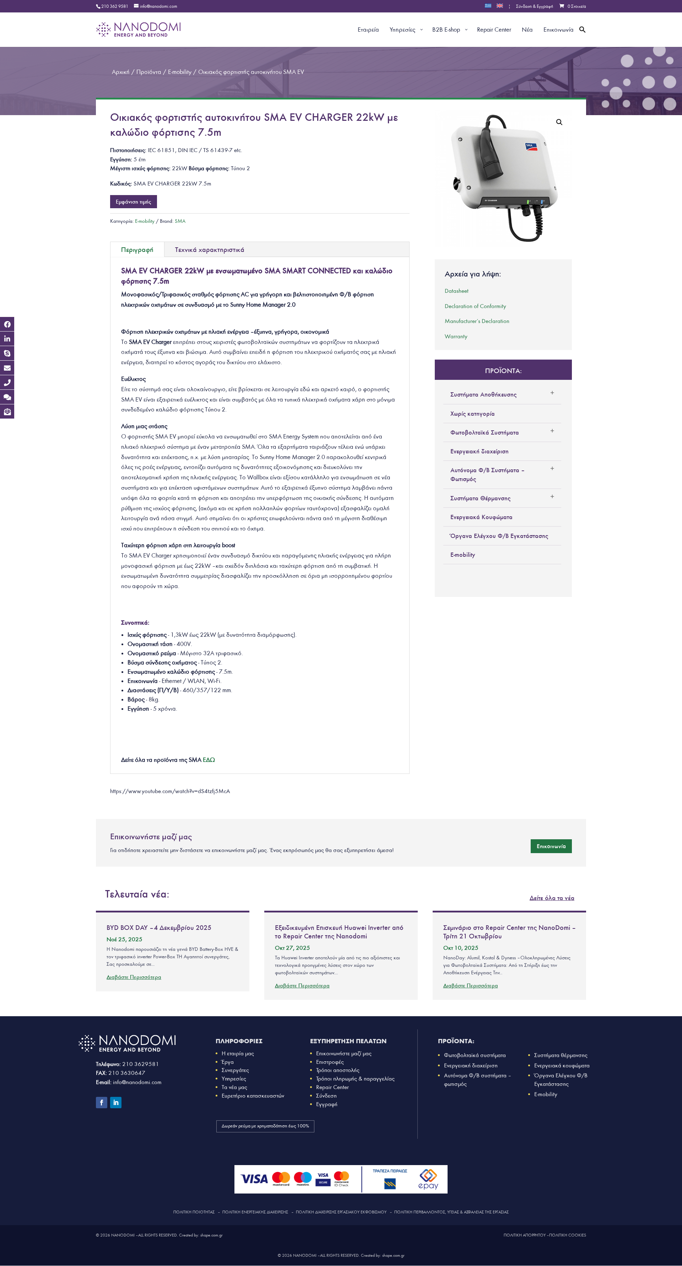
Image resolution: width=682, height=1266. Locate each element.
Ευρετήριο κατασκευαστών (253, 1095)
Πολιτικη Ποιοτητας (194, 1212)
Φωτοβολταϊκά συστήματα (475, 1055)
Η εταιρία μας (238, 1053)
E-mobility (145, 221)
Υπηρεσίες (234, 1078)
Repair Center (332, 1087)
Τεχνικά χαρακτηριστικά (209, 249)
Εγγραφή (326, 1104)
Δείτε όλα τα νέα (552, 898)
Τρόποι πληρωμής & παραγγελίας (355, 1078)
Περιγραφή (137, 249)
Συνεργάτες (235, 1070)
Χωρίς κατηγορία (472, 413)
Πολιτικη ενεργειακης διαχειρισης (255, 1212)
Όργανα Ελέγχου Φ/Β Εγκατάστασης (499, 536)
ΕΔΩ (209, 760)
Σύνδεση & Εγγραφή (534, 6)
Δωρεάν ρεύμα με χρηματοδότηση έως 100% (265, 1126)
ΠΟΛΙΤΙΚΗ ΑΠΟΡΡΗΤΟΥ (525, 1235)
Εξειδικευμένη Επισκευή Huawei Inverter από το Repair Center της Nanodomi (339, 931)
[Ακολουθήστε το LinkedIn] (115, 1102)
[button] (582, 38)
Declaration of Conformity (475, 306)
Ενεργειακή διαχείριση (479, 451)
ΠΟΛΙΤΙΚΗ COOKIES (567, 1235)
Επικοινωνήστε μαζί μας (344, 1053)
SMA (180, 221)
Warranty (456, 336)
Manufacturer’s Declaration (477, 321)
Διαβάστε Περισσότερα (134, 977)
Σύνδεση (326, 1095)
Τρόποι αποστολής (337, 1070)
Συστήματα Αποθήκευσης (483, 394)
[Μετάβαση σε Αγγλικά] (500, 8)
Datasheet (457, 290)
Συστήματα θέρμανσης (561, 1055)
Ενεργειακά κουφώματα (562, 1065)
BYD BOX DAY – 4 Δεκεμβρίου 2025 (159, 927)
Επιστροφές (330, 1061)
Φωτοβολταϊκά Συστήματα (484, 432)
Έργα (228, 1061)
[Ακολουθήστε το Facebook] (101, 1102)
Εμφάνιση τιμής (133, 201)
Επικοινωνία (551, 846)
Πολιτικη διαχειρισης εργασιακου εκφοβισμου (341, 1212)
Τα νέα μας (234, 1087)
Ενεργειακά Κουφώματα (481, 517)
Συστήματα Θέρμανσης (480, 498)
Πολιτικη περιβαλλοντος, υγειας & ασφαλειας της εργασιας (451, 1212)
